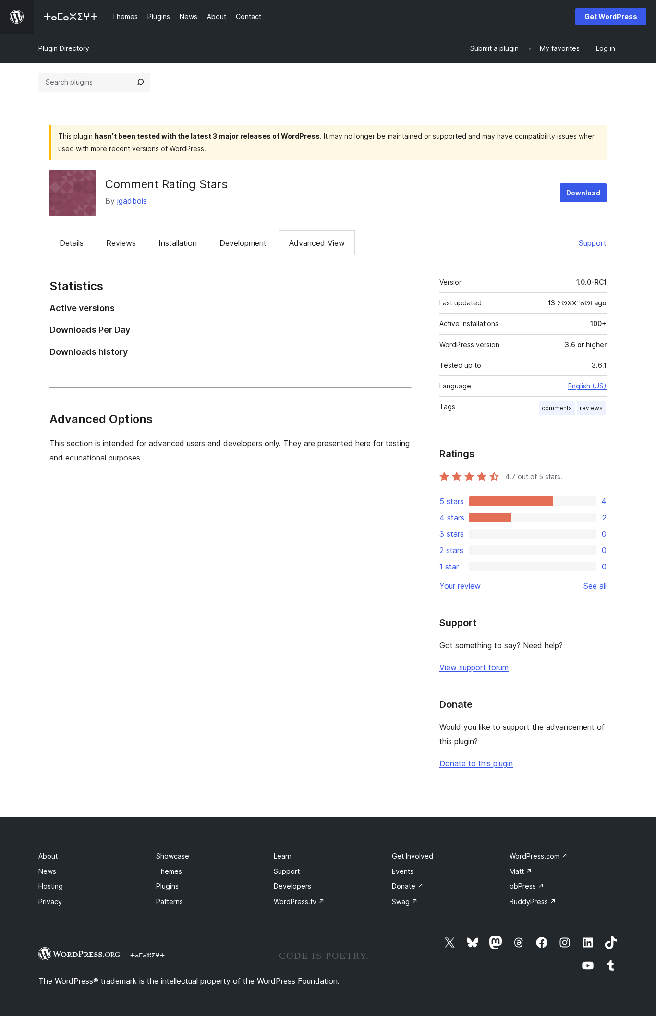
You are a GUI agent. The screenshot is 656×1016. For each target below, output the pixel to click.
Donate (408, 886)
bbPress (527, 886)
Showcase (172, 856)
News (47, 871)
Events (402, 871)
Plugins (167, 886)
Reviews (121, 243)
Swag (405, 901)
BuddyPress (533, 901)
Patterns (169, 901)
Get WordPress (610, 16)
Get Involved (412, 856)
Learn (283, 856)
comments (557, 407)
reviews (591, 407)
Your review (460, 586)
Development (243, 243)
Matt (521, 871)
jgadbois (132, 201)
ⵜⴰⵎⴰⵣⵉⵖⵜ (147, 955)
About (48, 856)
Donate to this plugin (476, 763)
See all (595, 586)
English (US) (587, 386)
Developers (292, 886)
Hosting (50, 886)
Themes (169, 871)
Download (583, 193)
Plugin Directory (63, 48)
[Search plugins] (140, 82)
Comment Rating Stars (166, 184)
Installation (177, 243)
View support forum (474, 667)
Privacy (50, 901)
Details (72, 243)
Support (593, 243)
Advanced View (317, 243)
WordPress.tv (299, 901)
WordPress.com (539, 856)
